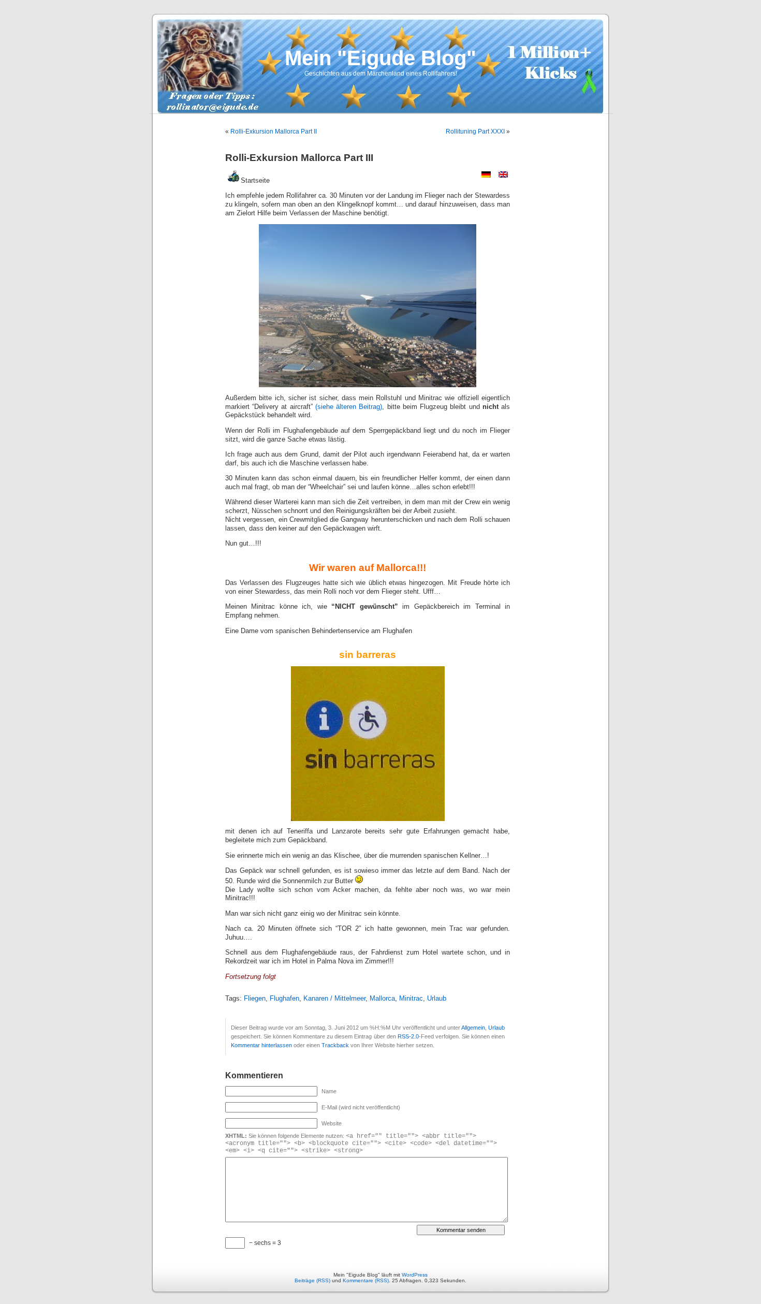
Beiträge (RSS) (312, 1280)
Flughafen (284, 998)
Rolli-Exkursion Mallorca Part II (273, 131)
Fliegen (255, 998)
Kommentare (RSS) (366, 1280)
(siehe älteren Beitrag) (348, 407)
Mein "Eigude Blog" (380, 58)
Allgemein (473, 1027)
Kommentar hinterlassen (261, 1045)
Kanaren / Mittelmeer (334, 998)
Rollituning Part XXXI (475, 131)
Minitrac (411, 998)
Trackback (335, 1045)
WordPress (415, 1275)
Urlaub (436, 998)
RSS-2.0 (408, 1036)
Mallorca (382, 998)
